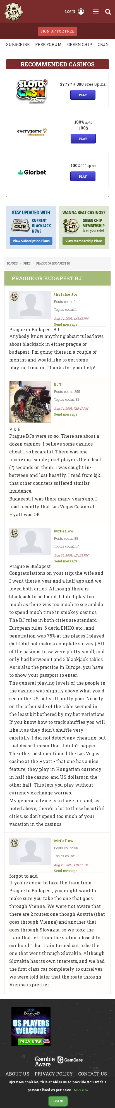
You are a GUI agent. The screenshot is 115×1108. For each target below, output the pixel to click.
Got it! (58, 1101)
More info (81, 1090)
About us (17, 1074)
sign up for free (57, 31)
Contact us (92, 1074)
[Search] (108, 11)
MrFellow (64, 531)
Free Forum (48, 44)
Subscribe (18, 44)
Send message (65, 324)
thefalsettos (65, 294)
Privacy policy (54, 1074)
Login (70, 11)
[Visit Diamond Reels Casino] (31, 1030)
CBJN (103, 44)
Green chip (79, 44)
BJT (58, 384)
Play (83, 95)
